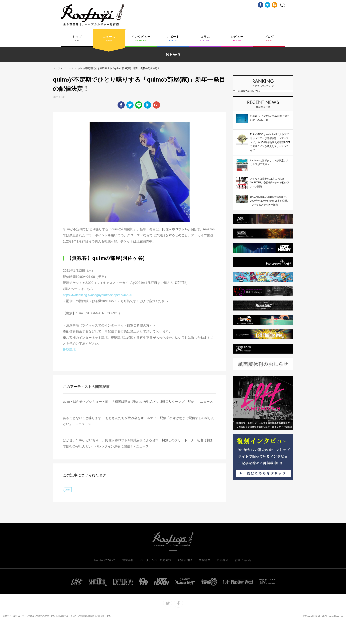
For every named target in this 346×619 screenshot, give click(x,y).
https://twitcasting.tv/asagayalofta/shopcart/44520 (97, 295)
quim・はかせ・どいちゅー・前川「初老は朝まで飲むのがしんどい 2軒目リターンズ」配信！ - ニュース (138, 401)
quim (67, 489)
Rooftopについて (105, 560)
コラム (205, 38)
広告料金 (222, 560)
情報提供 (204, 560)
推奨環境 (71, 349)
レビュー (237, 38)
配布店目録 (185, 560)
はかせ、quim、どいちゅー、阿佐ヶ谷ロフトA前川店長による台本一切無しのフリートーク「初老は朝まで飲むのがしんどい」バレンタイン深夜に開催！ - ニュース (138, 443)
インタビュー (141, 38)
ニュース (109, 38)
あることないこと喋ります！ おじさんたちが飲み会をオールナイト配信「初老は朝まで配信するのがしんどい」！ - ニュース (138, 421)
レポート (173, 38)
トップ (77, 38)
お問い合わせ (243, 560)
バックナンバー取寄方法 (155, 560)
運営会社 (128, 560)
